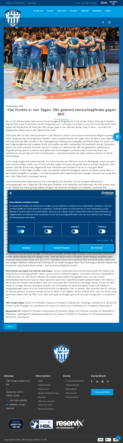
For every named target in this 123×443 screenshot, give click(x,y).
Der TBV (85, 10)
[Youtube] (104, 381)
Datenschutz (44, 384)
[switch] (48, 231)
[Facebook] (93, 381)
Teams (50, 10)
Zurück (10, 326)
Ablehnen (26, 247)
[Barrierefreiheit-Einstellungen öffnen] (117, 137)
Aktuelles (38, 10)
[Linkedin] (98, 381)
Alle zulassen (97, 247)
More (107, 10)
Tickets (73, 10)
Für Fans (61, 10)
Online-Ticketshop (15, 2)
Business (97, 10)
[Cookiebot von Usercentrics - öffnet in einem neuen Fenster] (103, 193)
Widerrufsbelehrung (48, 393)
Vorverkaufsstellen (75, 380)
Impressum (43, 389)
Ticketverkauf (72, 384)
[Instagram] (109, 381)
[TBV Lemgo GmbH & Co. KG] (13, 19)
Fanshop (32, 2)
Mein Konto (71, 393)
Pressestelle (72, 397)
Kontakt (42, 397)
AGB (40, 380)
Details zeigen (103, 240)
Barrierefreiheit (46, 408)
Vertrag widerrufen (102, 392)
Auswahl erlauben (62, 247)
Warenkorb (71, 389)
